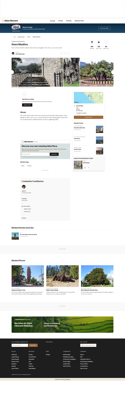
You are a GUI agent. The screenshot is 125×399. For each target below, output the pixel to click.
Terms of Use (83, 368)
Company (83, 351)
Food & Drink (32, 356)
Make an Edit (27, 105)
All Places (14, 354)
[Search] (122, 20)
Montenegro (86, 162)
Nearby (14, 366)
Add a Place (15, 368)
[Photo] (99, 129)
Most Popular (15, 359)
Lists (30, 361)
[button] (92, 42)
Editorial (32, 351)
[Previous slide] (12, 72)
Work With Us (67, 366)
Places (14, 351)
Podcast (31, 366)
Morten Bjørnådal (20, 54)
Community (67, 351)
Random (14, 363)
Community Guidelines (69, 359)
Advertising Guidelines (86, 361)
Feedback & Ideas (68, 356)
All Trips (48, 354)
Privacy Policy (84, 363)
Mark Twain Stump (52, 290)
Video (30, 363)
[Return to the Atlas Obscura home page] (10, 20)
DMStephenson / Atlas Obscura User (26, 87)
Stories (31, 354)
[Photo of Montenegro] (78, 165)
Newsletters (32, 368)
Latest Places (15, 356)
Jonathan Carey (24, 236)
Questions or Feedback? (62, 379)
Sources (24, 218)
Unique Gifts (66, 363)
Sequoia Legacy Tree (18, 290)
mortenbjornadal (26, 192)
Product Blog (66, 361)
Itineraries (31, 359)
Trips (47, 351)
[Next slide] (113, 72)
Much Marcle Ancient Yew (89, 290)
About (82, 354)
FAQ (81, 356)
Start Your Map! (104, 28)
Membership (66, 354)
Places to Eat (15, 361)
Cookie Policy (84, 366)
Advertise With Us (85, 359)
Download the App (89, 345)
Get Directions (88, 117)
